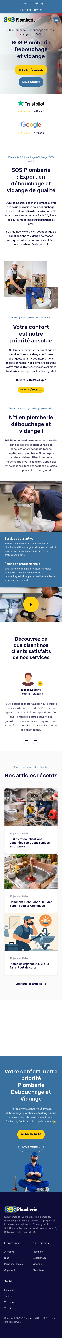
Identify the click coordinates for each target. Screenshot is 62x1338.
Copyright (9, 1270)
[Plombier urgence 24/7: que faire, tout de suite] (31, 932)
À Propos (9, 1251)
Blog (6, 1258)
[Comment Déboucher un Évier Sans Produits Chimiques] (31, 871)
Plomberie (38, 1251)
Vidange (37, 1264)
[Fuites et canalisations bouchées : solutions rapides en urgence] (31, 807)
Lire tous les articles (29, 983)
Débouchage (39, 1258)
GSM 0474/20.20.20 (31, 10)
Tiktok (7, 1308)
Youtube (9, 1302)
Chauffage (38, 1270)
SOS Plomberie (26, 1318)
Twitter (8, 1296)
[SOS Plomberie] (19, 19)
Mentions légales (13, 1264)
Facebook (9, 1290)
